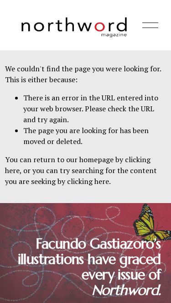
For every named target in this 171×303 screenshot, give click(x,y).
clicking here (88, 181)
